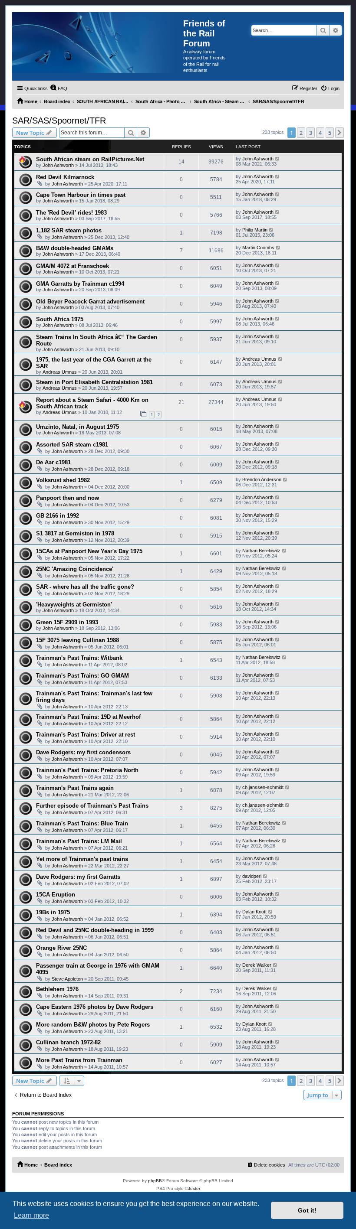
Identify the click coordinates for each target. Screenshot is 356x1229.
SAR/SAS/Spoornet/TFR (59, 120)
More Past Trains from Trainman (79, 1060)
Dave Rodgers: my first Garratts (78, 877)
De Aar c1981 (53, 462)
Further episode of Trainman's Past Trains (92, 805)
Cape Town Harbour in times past (80, 195)
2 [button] (301, 133)
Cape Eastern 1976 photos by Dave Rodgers (94, 1007)
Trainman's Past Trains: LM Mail (79, 841)
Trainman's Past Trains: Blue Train (82, 823)
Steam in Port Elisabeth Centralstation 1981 (94, 382)
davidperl (251, 876)
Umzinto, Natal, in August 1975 (77, 427)
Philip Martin (254, 229)
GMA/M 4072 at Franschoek (72, 266)
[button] (339, 132)
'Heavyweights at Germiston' (74, 604)
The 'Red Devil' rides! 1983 (71, 212)
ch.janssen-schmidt (262, 787)
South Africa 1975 (59, 319)
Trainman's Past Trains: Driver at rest (85, 734)
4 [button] (320, 133)
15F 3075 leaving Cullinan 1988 (77, 640)
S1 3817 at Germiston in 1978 (75, 533)
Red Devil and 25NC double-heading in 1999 (95, 930)
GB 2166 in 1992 (57, 515)
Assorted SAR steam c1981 (72, 444)
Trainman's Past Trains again (75, 788)
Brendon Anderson (261, 479)
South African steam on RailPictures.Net (90, 159)
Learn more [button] (31, 1215)
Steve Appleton (67, 978)
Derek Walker (256, 965)
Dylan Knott (254, 911)
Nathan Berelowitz (261, 550)
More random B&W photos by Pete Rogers (93, 1024)
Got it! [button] (307, 1210)
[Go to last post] (277, 158)
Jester (194, 1188)
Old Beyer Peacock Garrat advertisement (90, 301)
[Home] (97, 42)
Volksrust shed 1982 (63, 480)
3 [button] (310, 133)
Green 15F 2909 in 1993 (67, 622)
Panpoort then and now (67, 498)
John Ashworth (58, 165)
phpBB (155, 1180)
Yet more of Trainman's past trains (82, 859)
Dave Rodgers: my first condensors (83, 752)
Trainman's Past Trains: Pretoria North (87, 770)
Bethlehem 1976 (57, 989)
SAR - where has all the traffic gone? (85, 587)
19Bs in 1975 (53, 912)
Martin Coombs (258, 247)
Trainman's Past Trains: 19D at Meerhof (88, 717)
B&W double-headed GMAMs (74, 248)
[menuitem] (58, 88)
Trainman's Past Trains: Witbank (79, 658)
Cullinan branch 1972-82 (68, 1042)
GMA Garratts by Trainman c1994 (80, 283)
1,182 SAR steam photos (69, 230)
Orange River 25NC (61, 948)
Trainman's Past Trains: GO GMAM (82, 675)
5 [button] (329, 133)
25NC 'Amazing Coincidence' (74, 569)
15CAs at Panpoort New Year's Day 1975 (89, 551)
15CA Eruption (55, 894)
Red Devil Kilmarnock (65, 177)
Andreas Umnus (60, 372)
